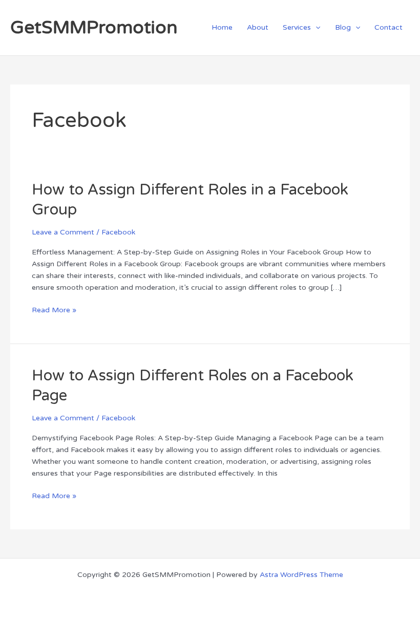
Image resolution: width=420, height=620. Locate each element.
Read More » (54, 309)
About (257, 27)
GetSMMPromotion (94, 27)
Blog (343, 27)
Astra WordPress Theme (301, 574)
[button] (315, 27)
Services (297, 27)
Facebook (118, 232)
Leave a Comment (63, 232)
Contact (388, 27)
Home (222, 27)
